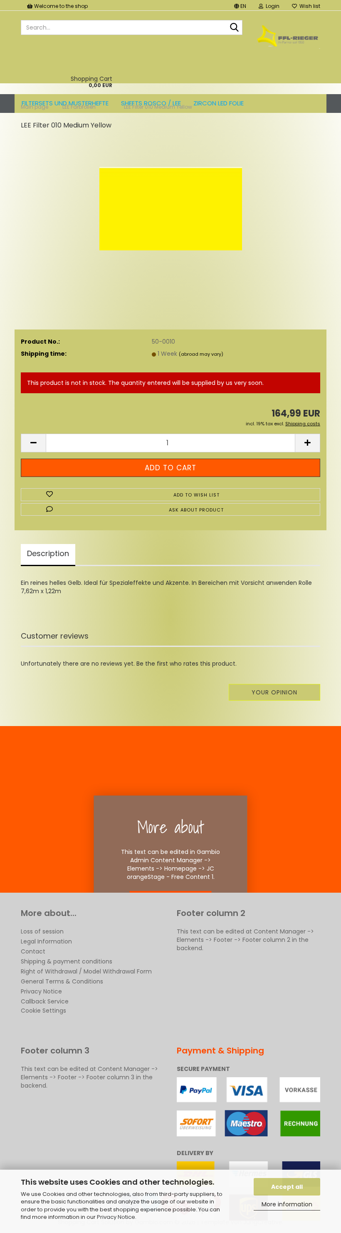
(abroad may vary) (201, 354)
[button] (240, 5)
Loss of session (42, 931)
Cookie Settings (43, 1010)
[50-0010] (170, 200)
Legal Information (46, 941)
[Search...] (234, 27)
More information (287, 1204)
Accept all (287, 1187)
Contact (33, 951)
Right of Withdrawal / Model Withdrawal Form (86, 971)
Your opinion (274, 692)
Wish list (308, 6)
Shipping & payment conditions (66, 961)
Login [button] (271, 6)
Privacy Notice (116, 1217)
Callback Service (45, 1001)
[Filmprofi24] (288, 36)
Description (48, 553)
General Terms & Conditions (62, 981)
